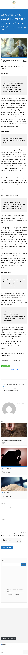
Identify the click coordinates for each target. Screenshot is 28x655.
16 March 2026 (6, 468)
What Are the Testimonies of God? (7, 494)
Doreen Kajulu (8, 496)
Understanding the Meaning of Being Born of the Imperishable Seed (13, 440)
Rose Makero (8, 443)
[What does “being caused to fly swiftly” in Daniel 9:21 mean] (14, 48)
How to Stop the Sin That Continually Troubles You (10, 469)
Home (2, 26)
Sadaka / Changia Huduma (8, 638)
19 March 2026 (6, 439)
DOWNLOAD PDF (14, 369)
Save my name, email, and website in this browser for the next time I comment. (14, 534)
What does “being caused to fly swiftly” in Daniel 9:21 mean (14, 61)
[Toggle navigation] (14, 7)
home (7, 26)
